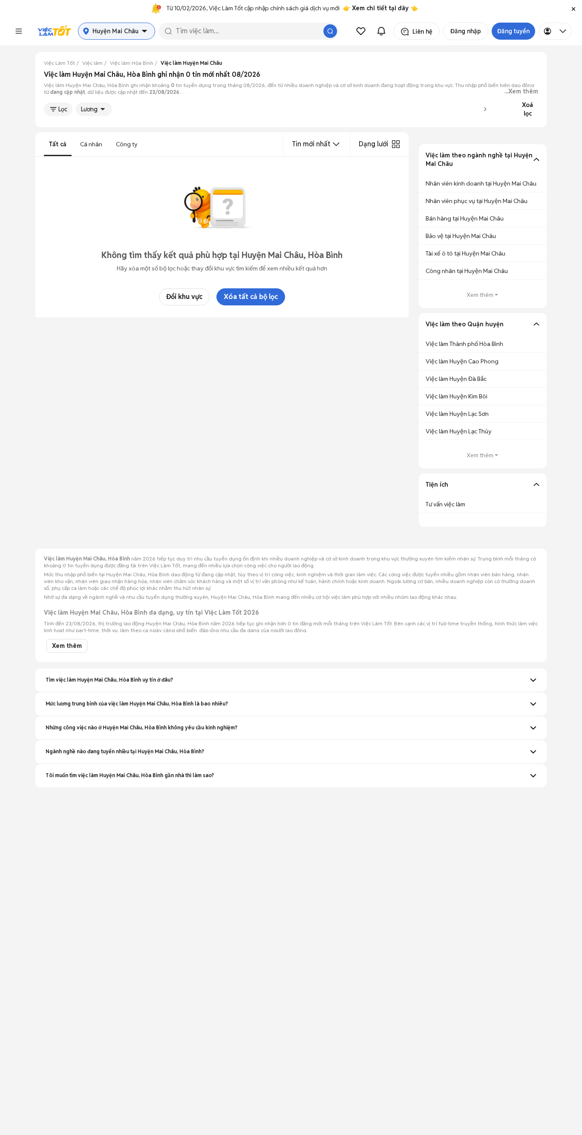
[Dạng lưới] (396, 144)
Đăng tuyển (513, 31)
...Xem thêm (521, 91)
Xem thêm (480, 295)
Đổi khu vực (184, 296)
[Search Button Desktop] (330, 31)
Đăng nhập (465, 31)
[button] (573, 8)
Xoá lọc (527, 109)
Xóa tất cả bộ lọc (251, 296)
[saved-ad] (360, 31)
